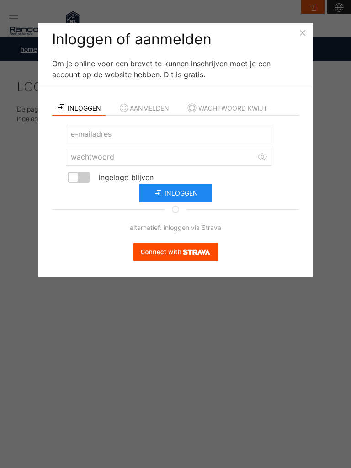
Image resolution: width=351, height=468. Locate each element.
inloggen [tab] (84, 108)
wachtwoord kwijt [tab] (232, 108)
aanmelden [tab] (149, 108)
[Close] (302, 32)
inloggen (180, 193)
